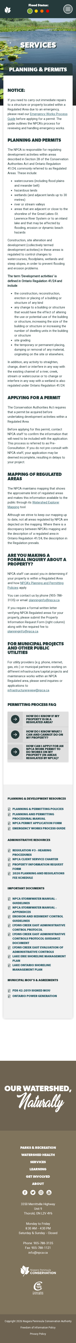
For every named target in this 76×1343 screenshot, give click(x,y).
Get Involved (38, 1177)
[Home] (8, 12)
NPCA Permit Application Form (37, 823)
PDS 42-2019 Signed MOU (31, 990)
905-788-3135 (43, 1243)
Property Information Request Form (37, 867)
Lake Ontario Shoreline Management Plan (31, 967)
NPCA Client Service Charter (35, 859)
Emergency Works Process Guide (38, 828)
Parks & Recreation (38, 1148)
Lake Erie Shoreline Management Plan (39, 958)
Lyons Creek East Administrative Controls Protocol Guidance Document (38, 938)
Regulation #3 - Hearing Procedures (31, 852)
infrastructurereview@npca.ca (28, 690)
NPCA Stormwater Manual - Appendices (34, 910)
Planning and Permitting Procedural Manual (33, 816)
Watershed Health (38, 1155)
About (38, 1184)
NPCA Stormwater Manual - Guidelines (34, 901)
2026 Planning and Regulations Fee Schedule (38, 875)
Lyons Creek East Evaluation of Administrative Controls (37, 950)
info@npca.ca (38, 1253)
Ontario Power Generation (34, 996)
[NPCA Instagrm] (40, 1194)
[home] (38, 1271)
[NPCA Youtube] (49, 1194)
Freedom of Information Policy (38, 1327)
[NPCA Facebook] (24, 1194)
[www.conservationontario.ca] (38, 1288)
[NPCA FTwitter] (32, 1194)
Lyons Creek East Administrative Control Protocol (38, 927)
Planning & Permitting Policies (38, 809)
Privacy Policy (38, 1333)
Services (38, 1162)
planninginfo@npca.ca (44, 600)
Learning (38, 1169)
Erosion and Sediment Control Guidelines (37, 918)
